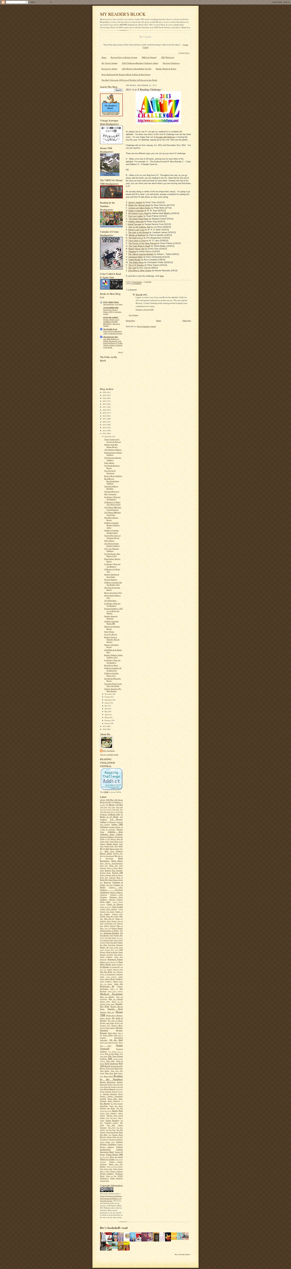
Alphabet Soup (115, 831)
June (106, 708)
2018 (105, 416)
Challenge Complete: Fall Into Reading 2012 (113, 583)
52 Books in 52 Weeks (111, 815)
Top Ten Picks (111, 1130)
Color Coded (117, 906)
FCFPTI (102, 938)
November (108, 694)
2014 (105, 427)
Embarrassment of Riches (109, 930)
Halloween (103, 959)
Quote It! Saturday (110, 579)
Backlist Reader (112, 844)
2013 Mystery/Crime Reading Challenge (112, 544)
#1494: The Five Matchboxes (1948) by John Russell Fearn (112, 332)
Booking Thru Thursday (114, 870)
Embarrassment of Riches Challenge (113, 453)
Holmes (102, 962)
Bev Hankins (109, 751)
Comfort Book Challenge (108, 909)
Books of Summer (105, 875)
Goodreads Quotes (184, 53)
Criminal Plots (117, 914)
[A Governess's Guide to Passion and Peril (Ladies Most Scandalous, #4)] (175, 1239)
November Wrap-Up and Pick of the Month (113, 684)
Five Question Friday (106, 940)
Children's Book (116, 895)
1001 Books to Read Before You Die (136, 68)
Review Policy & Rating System (124, 57)
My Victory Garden (109, 63)
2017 (105, 419)
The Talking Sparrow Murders (141, 254)
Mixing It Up (117, 1001)
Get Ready (110, 955)
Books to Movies (117, 875)
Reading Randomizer (108, 1082)
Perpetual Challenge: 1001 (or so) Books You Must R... (113, 610)
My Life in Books (115, 1020)
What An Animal (116, 1157)
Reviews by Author (109, 68)
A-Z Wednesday (111, 822)
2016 (105, 422)
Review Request (109, 1089)
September (108, 700)
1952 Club (109, 810)
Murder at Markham (137, 235)
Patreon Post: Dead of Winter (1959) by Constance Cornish (112, 312)
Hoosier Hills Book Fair (112, 962)
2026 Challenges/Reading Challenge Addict (140, 63)
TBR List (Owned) (149, 57)
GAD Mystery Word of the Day (111, 951)
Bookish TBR (117, 873)
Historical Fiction (115, 959)
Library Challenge (111, 977)
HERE (106, 792)
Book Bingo (117, 860)
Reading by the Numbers (111, 1077)
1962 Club (107, 812)
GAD (116, 950)
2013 (105, 430)
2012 (105, 433)
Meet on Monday (107, 997)
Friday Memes (109, 463)
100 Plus (109, 799)
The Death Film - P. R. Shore (112, 304)
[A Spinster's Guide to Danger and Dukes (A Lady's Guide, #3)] (180, 1239)
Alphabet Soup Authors (111, 834)
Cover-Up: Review (110, 634)
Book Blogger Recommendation (111, 863)
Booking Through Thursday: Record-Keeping (112, 639)
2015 (105, 425)
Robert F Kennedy (105, 1092)
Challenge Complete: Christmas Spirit (111, 531)
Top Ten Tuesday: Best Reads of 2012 (112, 555)
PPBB (110, 1059)
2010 (105, 729)
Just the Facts (106, 971)
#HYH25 (102, 800)
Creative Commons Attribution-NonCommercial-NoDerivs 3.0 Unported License (111, 1198)
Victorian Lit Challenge (115, 1139)
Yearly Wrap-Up (116, 1178)
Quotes (102, 1064)
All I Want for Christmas (111, 828)
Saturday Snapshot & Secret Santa (111, 575)
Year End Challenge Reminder (111, 487)
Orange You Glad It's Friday (109, 1043)
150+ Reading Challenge (113, 449)
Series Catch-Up (114, 1101)
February (108, 720)
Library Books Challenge (114, 979)
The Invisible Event (110, 329)
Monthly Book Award (107, 1004)
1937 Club (111, 807)
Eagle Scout (107, 928)
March (107, 717)
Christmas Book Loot (111, 491)
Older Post (186, 320)
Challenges (104, 892)
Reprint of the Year (117, 1087)
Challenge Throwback (111, 890)
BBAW (121, 846)
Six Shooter (105, 1103)
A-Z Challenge (136, 283)
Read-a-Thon (108, 1076)
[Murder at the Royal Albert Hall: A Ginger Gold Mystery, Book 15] (186, 1239)
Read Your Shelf (111, 1073)
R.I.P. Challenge (111, 1063)
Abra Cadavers (105, 824)
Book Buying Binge (111, 665)
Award (112, 842)
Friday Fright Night (116, 947)
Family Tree (118, 935)
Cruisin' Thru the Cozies (109, 916)
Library (102, 977)
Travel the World (112, 1132)
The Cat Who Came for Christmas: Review (112, 536)
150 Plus (119, 804)
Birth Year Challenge (114, 851)
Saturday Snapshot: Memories (111, 617)
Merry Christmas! (110, 494)
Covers (121, 909)
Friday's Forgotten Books (107, 950)
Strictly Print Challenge (108, 1113)
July (106, 706)
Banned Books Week (111, 846)
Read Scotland (110, 1068)
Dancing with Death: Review (111, 646)
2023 (105, 401)
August (107, 703)
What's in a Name (107, 1159)
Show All (120, 352)
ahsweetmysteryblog (110, 337)
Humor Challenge (117, 964)
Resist (102, 1089)
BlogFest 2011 (118, 853)
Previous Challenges (171, 63)
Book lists (113, 865)
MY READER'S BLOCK (123, 14)
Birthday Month (106, 853)
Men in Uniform (116, 999)
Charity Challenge (116, 892)
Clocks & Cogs (105, 907)
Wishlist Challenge (116, 1171)
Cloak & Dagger (115, 904)
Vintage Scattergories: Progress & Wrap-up (112, 440)
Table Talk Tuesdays (112, 1118)
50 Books (103, 814)
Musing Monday (105, 1018)
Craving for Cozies (107, 911)
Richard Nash (119, 1089)
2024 (105, 398)
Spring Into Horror (116, 1106)
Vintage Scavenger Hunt (111, 1150)
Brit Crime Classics (111, 880)
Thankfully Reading (111, 1123)
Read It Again (110, 1066)
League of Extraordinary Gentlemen (111, 974)
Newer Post (130, 320)
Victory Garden (105, 1142)
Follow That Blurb (111, 942)
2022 (105, 404)
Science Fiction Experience (111, 1096)
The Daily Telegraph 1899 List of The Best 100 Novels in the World (129, 80)
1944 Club (102, 810)
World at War (111, 1176)
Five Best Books (110, 938)
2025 (105, 395)
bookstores (112, 878)
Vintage (113, 1142)
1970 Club (119, 812)
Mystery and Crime (107, 1023)
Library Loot (118, 981)
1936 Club (103, 807)
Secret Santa (112, 1099)
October (108, 697)
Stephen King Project (105, 1111)
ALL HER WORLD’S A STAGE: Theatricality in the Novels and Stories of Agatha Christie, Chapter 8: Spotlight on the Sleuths (112, 343)
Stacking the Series (107, 1108)
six (122, 1101)
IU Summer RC (115, 967)
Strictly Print (117, 1110)
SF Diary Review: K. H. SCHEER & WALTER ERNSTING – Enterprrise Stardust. (111, 322)
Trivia (109, 1135)
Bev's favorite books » (183, 1254)
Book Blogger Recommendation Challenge (111, 481)
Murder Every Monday (114, 1015)
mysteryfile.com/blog (110, 317)
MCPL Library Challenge (115, 991)
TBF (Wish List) (167, 57)
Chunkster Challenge (116, 899)
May (106, 711)
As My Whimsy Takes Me (114, 839)
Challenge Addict (116, 887)
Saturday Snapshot (110, 1094)
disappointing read (110, 923)
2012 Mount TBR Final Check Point (112, 513)
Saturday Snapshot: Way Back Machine (112, 690)
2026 (105, 392)
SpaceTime (104, 1106)
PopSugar (103, 1059)
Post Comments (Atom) (146, 326)
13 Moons (110, 804)
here (162, 276)
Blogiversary (110, 858)
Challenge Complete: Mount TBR (111, 622)
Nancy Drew (112, 1033)
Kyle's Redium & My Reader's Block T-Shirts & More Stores (126, 74)
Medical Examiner (111, 994)
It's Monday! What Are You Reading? (112, 498)
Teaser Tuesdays (113, 1120)
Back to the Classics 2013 (113, 593)
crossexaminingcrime (111, 307)
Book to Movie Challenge (113, 476)
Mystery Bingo (117, 1025)
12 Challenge (116, 802)
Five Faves (120, 938)
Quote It (119, 1061)
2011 (105, 726)
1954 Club (115, 809)
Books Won (104, 878)
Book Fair (104, 866)
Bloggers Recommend (107, 856)
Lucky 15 (114, 989)
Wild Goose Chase (106, 1169)
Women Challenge (107, 1173)
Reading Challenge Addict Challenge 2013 (113, 656)
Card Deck (109, 885)
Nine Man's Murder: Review (111, 518)
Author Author (104, 842)
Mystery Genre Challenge (107, 1028)
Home (104, 57)
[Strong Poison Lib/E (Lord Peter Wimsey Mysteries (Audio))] (127, 1239)
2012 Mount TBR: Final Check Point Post (112, 508)
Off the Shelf (116, 1040)
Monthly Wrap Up (107, 1012)
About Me (120, 822)
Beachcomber (115, 849)
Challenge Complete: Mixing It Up (111, 674)
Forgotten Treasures (115, 945)
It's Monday (105, 967)
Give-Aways (118, 954)
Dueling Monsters (110, 926)
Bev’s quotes (145, 36)
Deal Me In (109, 919)
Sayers (120, 1094)
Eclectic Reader (117, 928)
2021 (105, 407)
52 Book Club (114, 814)
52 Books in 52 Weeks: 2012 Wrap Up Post (112, 503)
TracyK (139, 294)
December (108, 436)
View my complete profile (109, 754)
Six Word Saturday (117, 1104)
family (112, 935)
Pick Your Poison (115, 1056)
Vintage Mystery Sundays (111, 1145)
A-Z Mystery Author (111, 820)
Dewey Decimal (112, 921)
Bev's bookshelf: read (114, 1228)
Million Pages (105, 1001)
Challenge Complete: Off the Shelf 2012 (113, 669)
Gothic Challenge (106, 957)
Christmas (103, 897)
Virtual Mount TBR (114, 1154)
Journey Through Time (115, 969)
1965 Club (113, 812)
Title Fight (111, 1128)
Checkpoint (103, 895)
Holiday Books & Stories (166, 68)
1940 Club (119, 807)
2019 (105, 413)
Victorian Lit (104, 1139)
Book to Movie (112, 868)
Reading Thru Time (114, 1084)
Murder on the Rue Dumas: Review (111, 445)
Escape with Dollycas (165, 137)
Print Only (110, 1061)
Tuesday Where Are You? (115, 1137)
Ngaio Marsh (108, 1035)
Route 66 (115, 1092)
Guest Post (118, 957)
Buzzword (107, 882)
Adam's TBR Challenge (111, 825)
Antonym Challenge (107, 837)
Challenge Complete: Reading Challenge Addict (112, 525)
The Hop (111, 1125)
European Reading (111, 933)
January (107, 723)
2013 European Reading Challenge (112, 459)
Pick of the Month (112, 1054)
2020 (105, 410)
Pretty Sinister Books (111, 302)
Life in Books (106, 984)
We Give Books (104, 1157)
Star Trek (119, 1108)
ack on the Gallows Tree (139, 227)
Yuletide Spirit (104, 1181)
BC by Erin (104, 848)
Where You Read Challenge (115, 1167)
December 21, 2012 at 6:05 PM (145, 310)
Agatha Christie (114, 827)
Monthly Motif (115, 1009)
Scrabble (103, 1099)
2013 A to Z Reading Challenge (111, 549)
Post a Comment (133, 315)
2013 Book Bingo (110, 600)
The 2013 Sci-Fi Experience (110, 472)
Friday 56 (104, 947)
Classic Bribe (105, 902)
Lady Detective (118, 972)
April (107, 714)
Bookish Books (105, 873)
